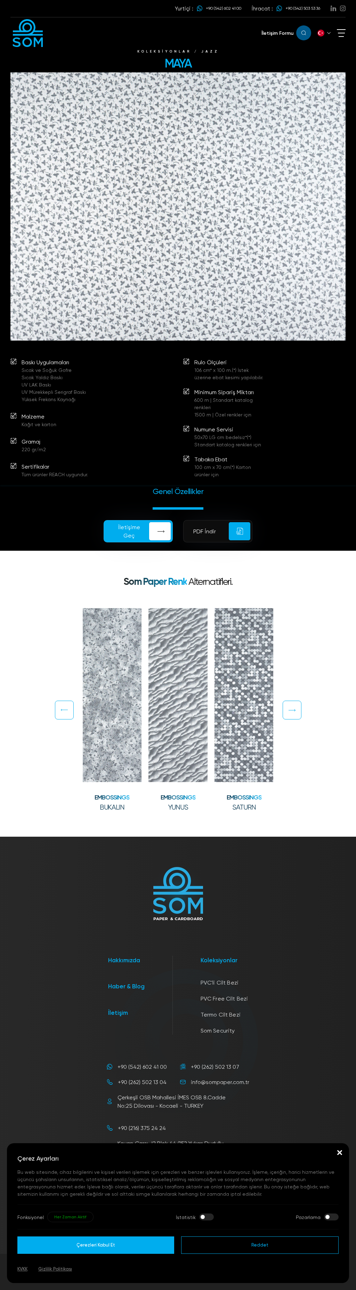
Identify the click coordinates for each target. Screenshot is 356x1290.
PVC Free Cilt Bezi (224, 998)
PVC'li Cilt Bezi (220, 982)
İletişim (118, 1012)
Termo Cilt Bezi (221, 1014)
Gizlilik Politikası (55, 1269)
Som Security (218, 1030)
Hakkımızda (124, 960)
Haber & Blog (126, 986)
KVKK (22, 1269)
